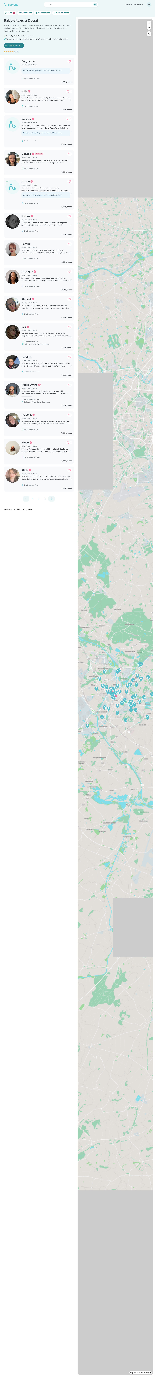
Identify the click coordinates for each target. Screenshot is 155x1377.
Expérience (26, 13)
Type (10, 13)
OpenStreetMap (144, 1373)
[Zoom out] (149, 27)
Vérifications (44, 13)
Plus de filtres (62, 13)
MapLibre (133, 1373)
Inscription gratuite (14, 45)
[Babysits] (11, 4)
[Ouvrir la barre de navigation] (149, 4)
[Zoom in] (149, 23)
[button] (139, 701)
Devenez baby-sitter (134, 4)
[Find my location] (149, 33)
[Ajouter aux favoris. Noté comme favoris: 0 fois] (69, 61)
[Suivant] (51, 499)
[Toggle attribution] (150, 1372)
